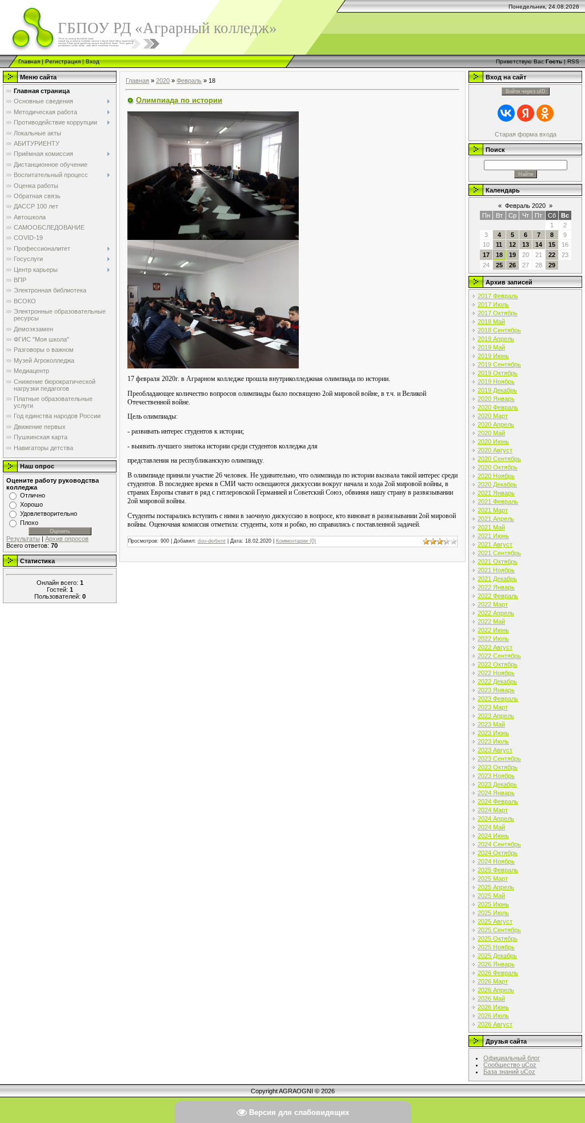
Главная (29, 61)
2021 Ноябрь (496, 570)
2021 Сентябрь (499, 553)
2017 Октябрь (498, 313)
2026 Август (495, 1024)
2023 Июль (493, 741)
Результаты (23, 538)
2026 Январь (496, 964)
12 (512, 244)
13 (525, 244)
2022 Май (491, 621)
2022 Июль (493, 638)
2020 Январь (496, 398)
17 (486, 254)
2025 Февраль (498, 870)
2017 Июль (493, 304)
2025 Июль (493, 912)
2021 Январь (496, 493)
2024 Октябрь (498, 852)
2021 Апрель (496, 518)
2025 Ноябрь (496, 947)
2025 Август (495, 921)
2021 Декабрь (497, 578)
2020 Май (491, 433)
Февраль (189, 80)
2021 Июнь (493, 535)
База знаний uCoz (509, 1071)
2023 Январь (496, 690)
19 (512, 254)
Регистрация (63, 61)
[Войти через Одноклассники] (545, 113)
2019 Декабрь (497, 390)
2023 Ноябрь (496, 775)
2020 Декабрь (497, 484)
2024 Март (493, 810)
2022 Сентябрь (499, 655)
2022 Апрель (496, 612)
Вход (92, 61)
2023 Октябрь (498, 767)
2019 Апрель (496, 338)
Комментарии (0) (296, 541)
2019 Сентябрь (499, 364)
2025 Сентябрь (499, 930)
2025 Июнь (493, 904)
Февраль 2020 (525, 205)
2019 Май (491, 347)
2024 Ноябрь (496, 861)
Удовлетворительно (48, 513)
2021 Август (495, 544)
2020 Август (495, 450)
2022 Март (493, 604)
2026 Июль (493, 1015)
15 (551, 244)
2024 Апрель (496, 818)
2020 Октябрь (498, 467)
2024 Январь (496, 792)
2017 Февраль (498, 295)
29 (551, 265)
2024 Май (491, 827)
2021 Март (493, 510)
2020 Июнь (493, 441)
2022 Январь (496, 587)
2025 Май (491, 895)
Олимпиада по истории (179, 100)
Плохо (29, 522)
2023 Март (493, 707)
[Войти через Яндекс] (525, 113)
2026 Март (493, 981)
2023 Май (491, 724)
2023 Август (495, 750)
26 (512, 265)
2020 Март (493, 415)
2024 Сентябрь (499, 844)
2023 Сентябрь (499, 758)
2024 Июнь (493, 835)
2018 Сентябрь (499, 330)
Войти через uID (526, 91)
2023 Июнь (493, 732)
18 (499, 254)
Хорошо (31, 504)
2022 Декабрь (497, 681)
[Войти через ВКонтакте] (506, 113)
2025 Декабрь (497, 955)
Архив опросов (67, 538)
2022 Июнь (493, 630)
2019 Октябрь (498, 373)
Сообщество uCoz (509, 1064)
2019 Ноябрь (496, 381)
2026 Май (491, 998)
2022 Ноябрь (496, 672)
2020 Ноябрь (496, 475)
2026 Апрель (496, 989)
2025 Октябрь (498, 938)
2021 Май (491, 527)
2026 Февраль (498, 972)
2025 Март (493, 878)
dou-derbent (212, 541)
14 (538, 244)
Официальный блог (511, 1057)
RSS (573, 61)
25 (499, 265)
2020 (163, 80)
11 (499, 244)
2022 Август (495, 647)
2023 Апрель (496, 715)
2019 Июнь (493, 355)
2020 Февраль (498, 407)
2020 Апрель (496, 424)
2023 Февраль (498, 698)
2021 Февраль (498, 501)
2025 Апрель (496, 887)
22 (551, 254)
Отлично (32, 495)
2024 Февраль (498, 801)
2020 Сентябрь (499, 458)
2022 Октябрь (498, 664)
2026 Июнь (493, 1007)
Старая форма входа (525, 134)
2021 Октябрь (498, 561)
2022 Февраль (498, 595)
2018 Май (491, 321)
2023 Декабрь (497, 784)
